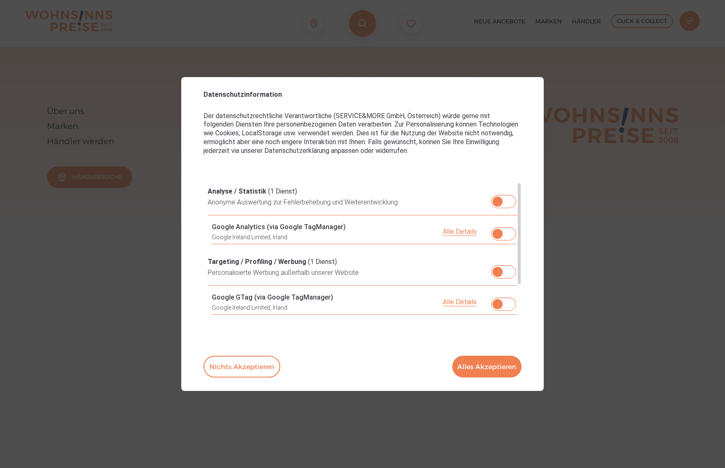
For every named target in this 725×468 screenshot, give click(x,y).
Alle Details (460, 231)
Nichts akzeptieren (241, 367)
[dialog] (362, 234)
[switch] (503, 199)
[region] (362, 255)
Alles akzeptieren (486, 367)
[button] (498, 202)
